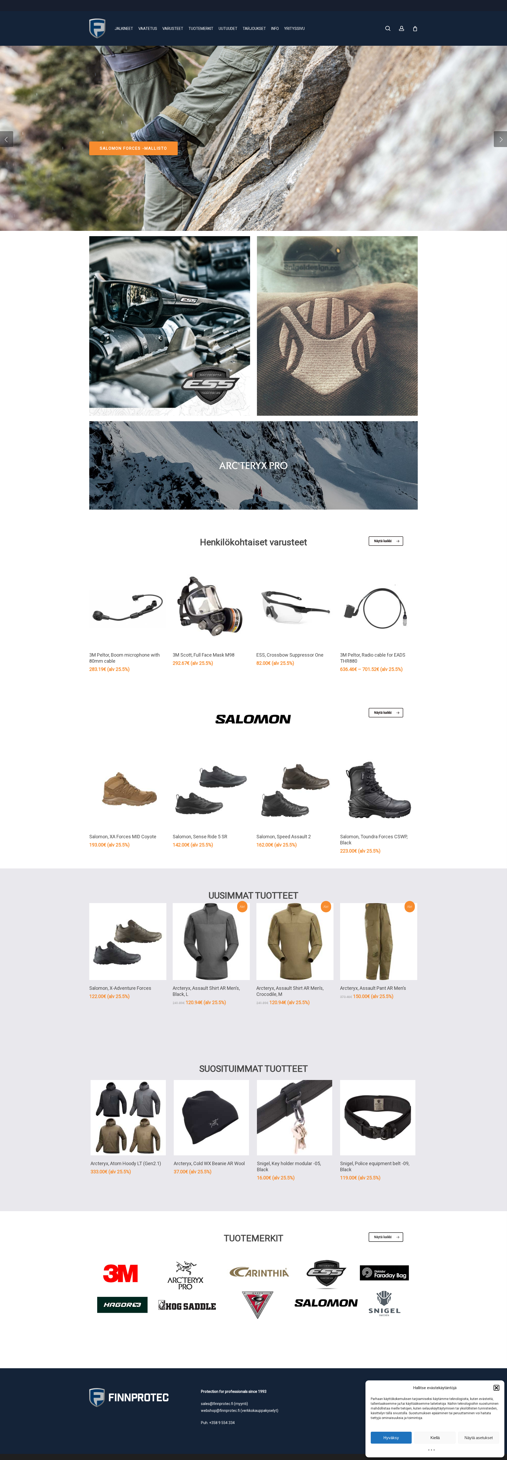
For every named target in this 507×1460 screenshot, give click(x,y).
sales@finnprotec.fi (217, 1404)
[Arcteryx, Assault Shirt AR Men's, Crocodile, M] (295, 941)
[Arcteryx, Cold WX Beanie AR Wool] (211, 1117)
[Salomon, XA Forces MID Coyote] (127, 790)
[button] (496, 1387)
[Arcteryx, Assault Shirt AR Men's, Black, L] (211, 941)
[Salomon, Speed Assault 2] (295, 790)
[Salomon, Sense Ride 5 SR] (211, 790)
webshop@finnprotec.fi (220, 1410)
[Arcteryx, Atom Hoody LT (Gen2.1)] (128, 1117)
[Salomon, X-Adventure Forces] (127, 941)
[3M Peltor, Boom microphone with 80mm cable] (127, 608)
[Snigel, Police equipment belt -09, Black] (377, 1117)
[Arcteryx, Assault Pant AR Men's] (378, 941)
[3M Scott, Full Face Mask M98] (211, 608)
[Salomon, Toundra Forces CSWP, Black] (378, 790)
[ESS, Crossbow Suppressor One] (295, 608)
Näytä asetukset (478, 1437)
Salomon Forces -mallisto (133, 148)
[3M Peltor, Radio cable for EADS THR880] (378, 608)
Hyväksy (391, 1437)
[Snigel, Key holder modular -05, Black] (294, 1117)
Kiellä (435, 1437)
